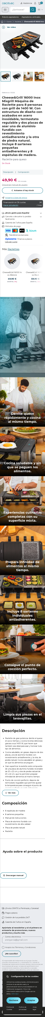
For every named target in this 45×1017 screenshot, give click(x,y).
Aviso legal (35, 1008)
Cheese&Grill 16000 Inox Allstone (12, 273)
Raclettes (13, 249)
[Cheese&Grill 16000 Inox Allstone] (12, 261)
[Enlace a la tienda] (8, 3)
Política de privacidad (22, 1008)
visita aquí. (15, 994)
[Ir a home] (2, 22)
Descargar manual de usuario (15, 185)
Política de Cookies (10, 1008)
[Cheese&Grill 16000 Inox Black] (36, 261)
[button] (41, 76)
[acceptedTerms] (3, 947)
